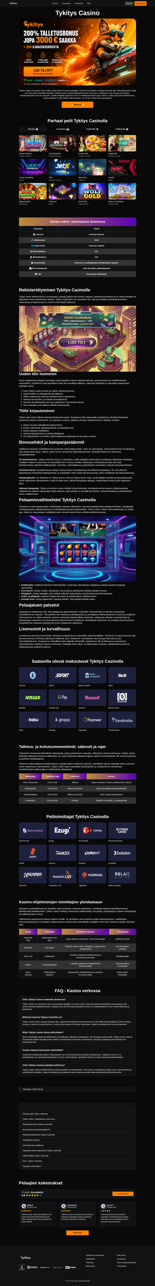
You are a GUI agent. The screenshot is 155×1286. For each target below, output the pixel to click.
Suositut (31, 129)
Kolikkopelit (120, 129)
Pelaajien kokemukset (31, 1166)
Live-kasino (61, 129)
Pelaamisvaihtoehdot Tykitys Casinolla (38, 1135)
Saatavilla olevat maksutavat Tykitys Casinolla (41, 1151)
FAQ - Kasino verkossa (32, 1161)
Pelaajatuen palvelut (31, 1140)
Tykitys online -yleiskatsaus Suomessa (38, 1119)
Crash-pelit (90, 129)
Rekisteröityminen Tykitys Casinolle (37, 1124)
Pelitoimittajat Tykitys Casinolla (35, 1156)
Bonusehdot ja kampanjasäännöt (36, 1130)
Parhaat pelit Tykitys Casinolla (35, 1114)
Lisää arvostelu (123, 1194)
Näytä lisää (77, 1233)
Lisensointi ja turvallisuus (32, 1145)
